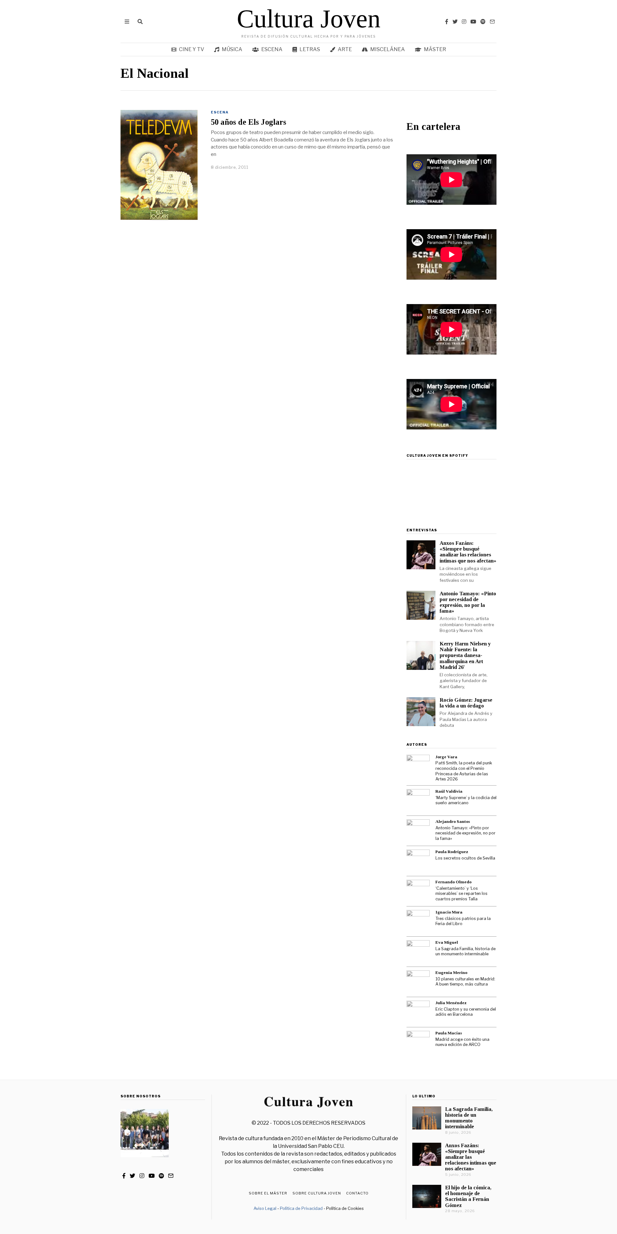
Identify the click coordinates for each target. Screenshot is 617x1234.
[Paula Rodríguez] (418, 861)
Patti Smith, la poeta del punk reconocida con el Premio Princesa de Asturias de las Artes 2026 (463, 771)
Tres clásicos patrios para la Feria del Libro (463, 921)
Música (232, 49)
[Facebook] (446, 21)
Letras (310, 49)
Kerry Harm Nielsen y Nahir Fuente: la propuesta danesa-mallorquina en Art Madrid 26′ (465, 655)
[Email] (492, 21)
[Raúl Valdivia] (418, 800)
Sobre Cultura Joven (316, 1193)
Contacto (357, 1193)
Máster (435, 49)
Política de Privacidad (301, 1208)
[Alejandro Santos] (418, 830)
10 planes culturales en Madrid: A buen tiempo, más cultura (465, 982)
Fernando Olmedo (453, 881)
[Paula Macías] (418, 1042)
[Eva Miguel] (418, 951)
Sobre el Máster (268, 1193)
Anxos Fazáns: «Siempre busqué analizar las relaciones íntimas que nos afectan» (468, 551)
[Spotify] (483, 21)
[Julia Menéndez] (418, 1012)
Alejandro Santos (452, 821)
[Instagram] (464, 21)
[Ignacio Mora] (418, 921)
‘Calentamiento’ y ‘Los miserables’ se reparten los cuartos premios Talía (461, 893)
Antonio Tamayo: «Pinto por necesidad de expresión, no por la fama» (468, 602)
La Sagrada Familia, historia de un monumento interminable (465, 951)
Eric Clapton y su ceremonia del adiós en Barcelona (465, 1012)
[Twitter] (455, 21)
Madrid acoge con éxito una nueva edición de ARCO (462, 1042)
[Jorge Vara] (418, 766)
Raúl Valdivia (448, 791)
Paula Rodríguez (451, 851)
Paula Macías (448, 1033)
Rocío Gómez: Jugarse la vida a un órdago (466, 703)
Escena (271, 49)
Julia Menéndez (451, 1002)
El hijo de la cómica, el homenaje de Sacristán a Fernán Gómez (468, 1196)
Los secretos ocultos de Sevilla (465, 858)
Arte (345, 49)
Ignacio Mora (448, 912)
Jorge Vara (446, 756)
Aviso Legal (265, 1208)
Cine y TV (191, 49)
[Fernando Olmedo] (418, 891)
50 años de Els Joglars (248, 122)
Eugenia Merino (451, 972)
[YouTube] (473, 21)
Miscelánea (387, 49)
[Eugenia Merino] (418, 982)
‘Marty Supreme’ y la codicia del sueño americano (465, 800)
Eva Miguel (446, 942)
